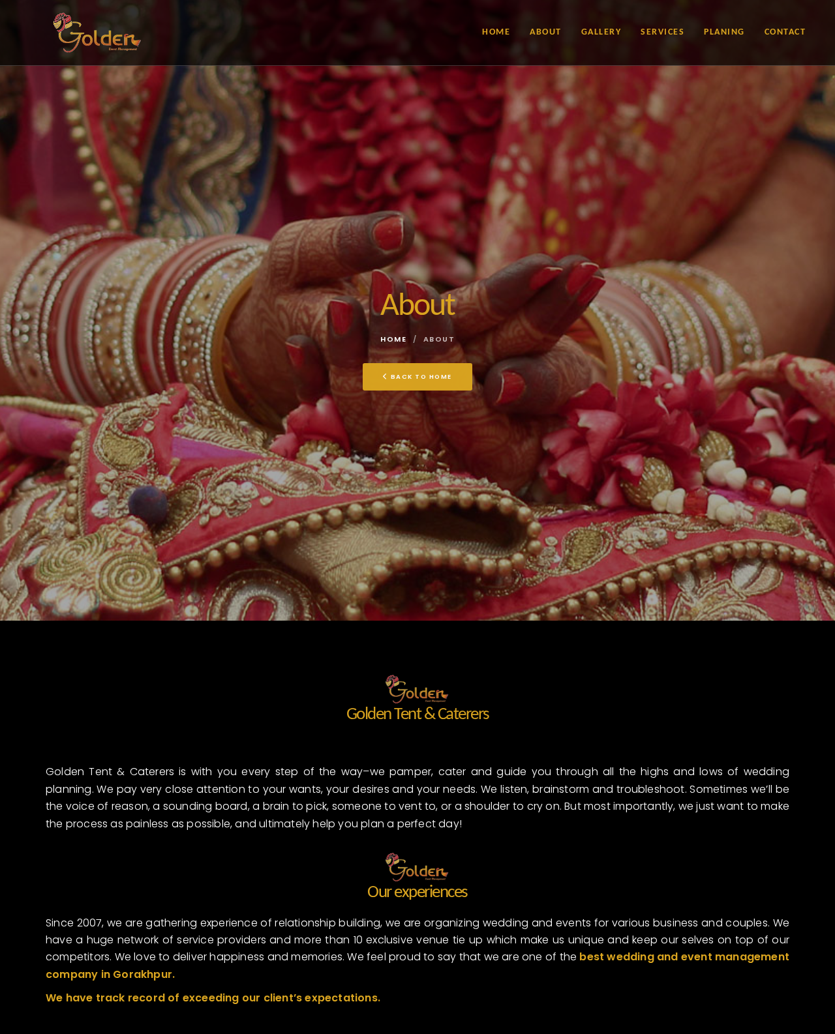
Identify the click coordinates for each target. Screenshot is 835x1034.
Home (496, 32)
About (546, 32)
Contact (785, 32)
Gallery (601, 32)
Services (662, 32)
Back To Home (421, 376)
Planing (724, 32)
